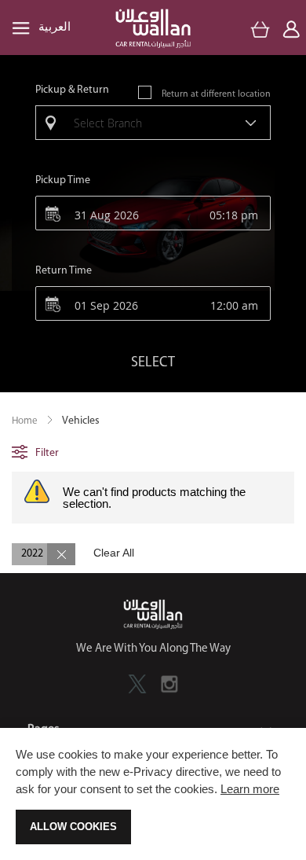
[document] (153, 794)
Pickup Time (62, 180)
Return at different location (216, 94)
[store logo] (153, 29)
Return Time (63, 271)
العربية (54, 28)
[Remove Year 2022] (61, 554)
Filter (47, 453)
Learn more (249, 789)
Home (25, 421)
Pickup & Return (72, 90)
